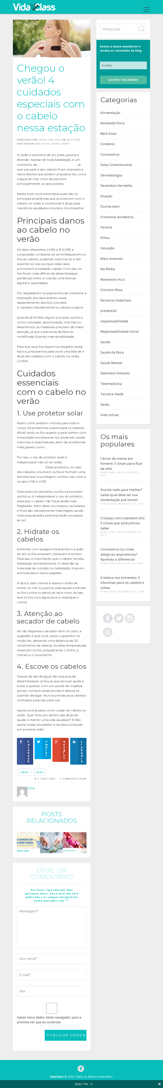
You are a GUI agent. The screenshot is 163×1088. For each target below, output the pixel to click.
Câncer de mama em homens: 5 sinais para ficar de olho (121, 463)
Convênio (107, 144)
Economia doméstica (116, 217)
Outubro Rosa (111, 289)
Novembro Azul (112, 279)
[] (108, 631)
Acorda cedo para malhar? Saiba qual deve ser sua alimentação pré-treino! (121, 494)
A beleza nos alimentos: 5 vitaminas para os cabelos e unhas (122, 582)
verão (39, 772)
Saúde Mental (111, 362)
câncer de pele (56, 447)
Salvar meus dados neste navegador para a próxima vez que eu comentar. (49, 1019)
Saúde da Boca (112, 352)
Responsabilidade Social (119, 331)
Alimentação (110, 112)
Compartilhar (74, 778)
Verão (65, 143)
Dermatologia (111, 175)
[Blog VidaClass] (34, 7)
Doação (106, 196)
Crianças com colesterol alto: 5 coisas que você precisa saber (122, 523)
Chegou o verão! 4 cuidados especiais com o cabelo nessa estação (51, 98)
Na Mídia (107, 269)
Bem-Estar (42, 143)
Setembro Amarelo (115, 373)
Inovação (107, 248)
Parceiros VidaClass (115, 300)
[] (108, 617)
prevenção (108, 310)
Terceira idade (111, 394)
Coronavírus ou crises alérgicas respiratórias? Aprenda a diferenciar (118, 554)
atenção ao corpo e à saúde (57, 165)
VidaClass (57, 1076)
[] (130, 617)
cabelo (24, 772)
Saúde (55, 143)
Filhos (105, 237)
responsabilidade (114, 321)
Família (106, 227)
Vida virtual (109, 414)
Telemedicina (111, 383)
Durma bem (109, 206)
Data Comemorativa (116, 164)
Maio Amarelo (111, 258)
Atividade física (112, 123)
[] (119, 617)
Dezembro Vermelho (116, 185)
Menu (145, 9)
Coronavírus (109, 154)
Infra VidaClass (50, 139)
